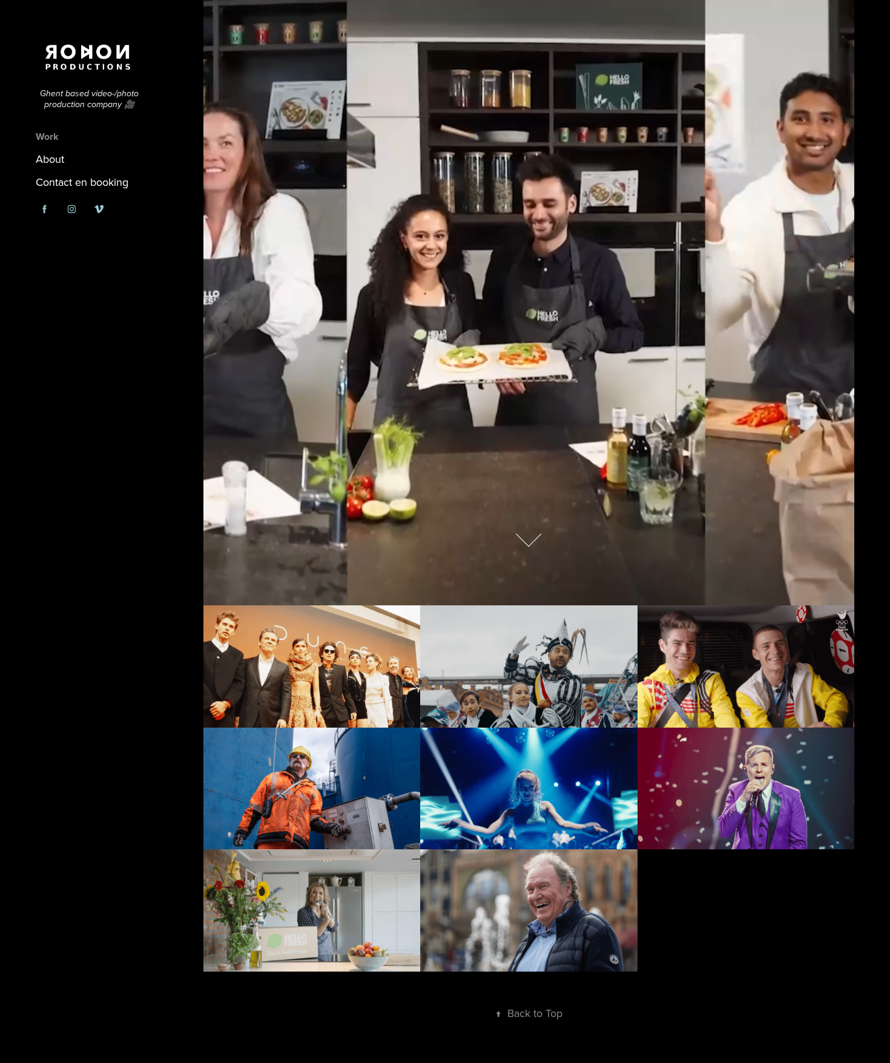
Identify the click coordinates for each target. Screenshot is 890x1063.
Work (47, 136)
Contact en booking (82, 181)
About (50, 158)
